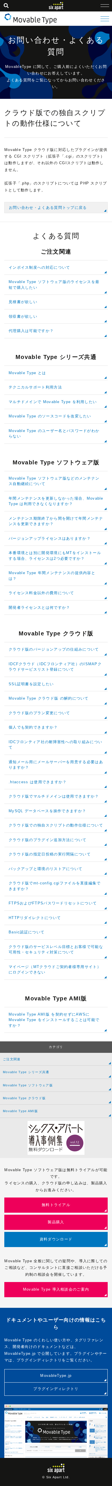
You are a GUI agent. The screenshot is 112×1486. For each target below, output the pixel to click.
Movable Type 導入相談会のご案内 (56, 1289)
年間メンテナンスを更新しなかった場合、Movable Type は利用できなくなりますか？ (56, 501)
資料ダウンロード (56, 1239)
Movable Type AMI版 (20, 1111)
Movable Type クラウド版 (24, 1098)
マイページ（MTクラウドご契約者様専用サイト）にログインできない (55, 970)
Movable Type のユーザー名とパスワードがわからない (54, 434)
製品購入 (56, 1222)
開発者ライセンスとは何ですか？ (39, 607)
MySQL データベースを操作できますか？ (47, 811)
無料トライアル (56, 1205)
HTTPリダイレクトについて (35, 918)
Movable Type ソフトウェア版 (28, 1085)
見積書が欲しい (23, 302)
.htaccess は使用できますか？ (38, 782)
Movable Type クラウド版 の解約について (49, 698)
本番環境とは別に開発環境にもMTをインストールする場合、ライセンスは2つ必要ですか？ (55, 556)
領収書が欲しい (23, 316)
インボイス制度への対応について (39, 267)
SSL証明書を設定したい (31, 684)
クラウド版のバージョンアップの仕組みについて (54, 649)
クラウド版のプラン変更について (39, 713)
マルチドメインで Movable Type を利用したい (53, 402)
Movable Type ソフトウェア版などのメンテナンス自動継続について (54, 481)
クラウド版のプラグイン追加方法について (48, 840)
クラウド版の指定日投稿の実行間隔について (50, 854)
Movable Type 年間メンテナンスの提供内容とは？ (52, 576)
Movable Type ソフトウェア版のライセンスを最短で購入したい (54, 285)
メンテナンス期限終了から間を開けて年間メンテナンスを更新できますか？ (56, 521)
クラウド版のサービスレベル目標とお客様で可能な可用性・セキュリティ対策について (56, 950)
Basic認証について (27, 932)
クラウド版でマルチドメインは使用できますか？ (54, 796)
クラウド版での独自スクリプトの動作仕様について (56, 825)
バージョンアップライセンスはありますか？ (50, 538)
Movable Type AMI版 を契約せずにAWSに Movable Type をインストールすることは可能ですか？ (54, 1020)
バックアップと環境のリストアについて (45, 869)
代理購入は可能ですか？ (31, 331)
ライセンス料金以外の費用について (41, 593)
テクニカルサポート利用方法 (35, 387)
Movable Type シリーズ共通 (26, 1072)
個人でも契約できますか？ (33, 727)
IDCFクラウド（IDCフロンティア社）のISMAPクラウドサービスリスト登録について (55, 667)
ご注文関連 (12, 1059)
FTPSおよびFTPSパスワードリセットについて (53, 903)
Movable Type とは (27, 373)
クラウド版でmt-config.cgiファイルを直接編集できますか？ (55, 886)
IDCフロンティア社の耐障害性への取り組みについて (55, 745)
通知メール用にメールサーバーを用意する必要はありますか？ (56, 765)
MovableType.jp (56, 1375)
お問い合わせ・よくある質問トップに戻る (48, 207)
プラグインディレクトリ (55, 1389)
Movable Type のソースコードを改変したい (50, 416)
